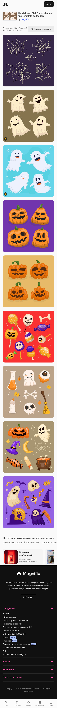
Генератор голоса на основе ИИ (17, 627)
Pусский (28, 597)
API (4, 650)
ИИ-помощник (9, 616)
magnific (25, 19)
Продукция (9, 608)
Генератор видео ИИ (12, 623)
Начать (7, 661)
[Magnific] (5, 4)
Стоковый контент (11, 630)
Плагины (10, 640)
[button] (28, 597)
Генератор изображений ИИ (15, 620)
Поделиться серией (42, 28)
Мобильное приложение (14, 647)
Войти (48, 4)
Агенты (9, 637)
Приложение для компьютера (19, 644)
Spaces (6, 613)
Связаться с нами (12, 677)
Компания (8, 669)
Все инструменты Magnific (14, 654)
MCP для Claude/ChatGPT (14, 633)
